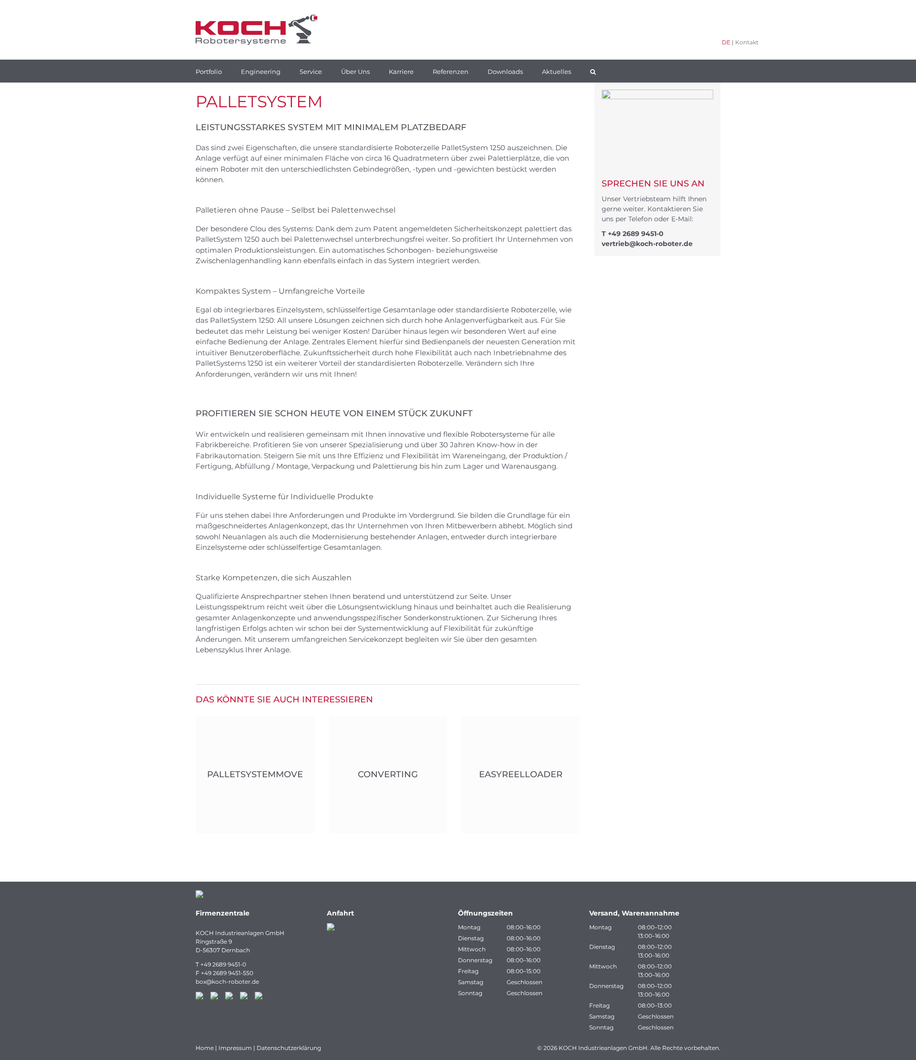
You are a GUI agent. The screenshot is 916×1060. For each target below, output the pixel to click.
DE (726, 42)
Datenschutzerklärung (289, 1047)
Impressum (235, 1047)
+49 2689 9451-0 (636, 233)
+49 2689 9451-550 (227, 973)
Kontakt (747, 42)
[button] (593, 71)
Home (205, 1047)
